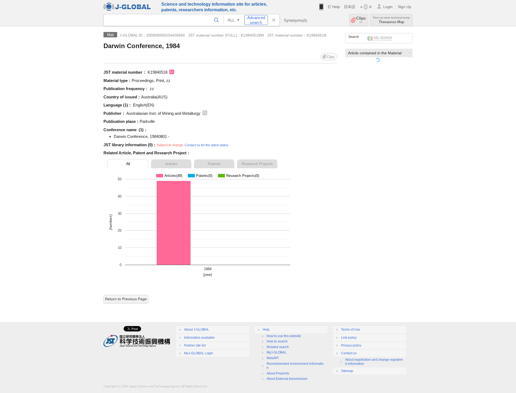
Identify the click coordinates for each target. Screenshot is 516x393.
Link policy (349, 338)
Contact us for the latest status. (207, 145)
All (128, 164)
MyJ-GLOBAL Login (198, 353)
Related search (278, 347)
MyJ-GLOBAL (276, 352)
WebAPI (272, 358)
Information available (199, 338)
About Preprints (278, 373)
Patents (214, 164)
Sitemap (347, 371)
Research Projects (257, 164)
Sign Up (404, 7)
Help (336, 7)
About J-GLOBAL (196, 329)
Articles (171, 164)
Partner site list (195, 345)
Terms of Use (350, 329)
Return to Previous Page (126, 299)
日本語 (349, 7)
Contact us (349, 353)
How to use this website (284, 336)
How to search (277, 341)
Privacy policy (351, 345)
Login (388, 7)
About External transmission (287, 379)
